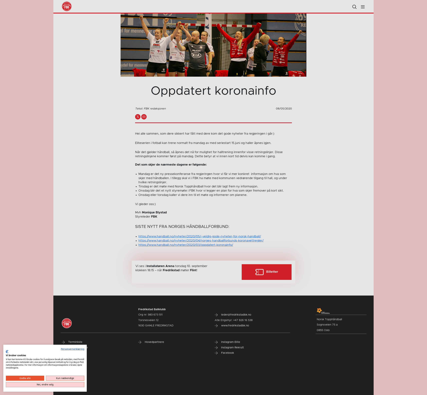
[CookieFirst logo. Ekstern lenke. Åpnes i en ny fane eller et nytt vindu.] (7, 351)
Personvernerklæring (72, 349)
